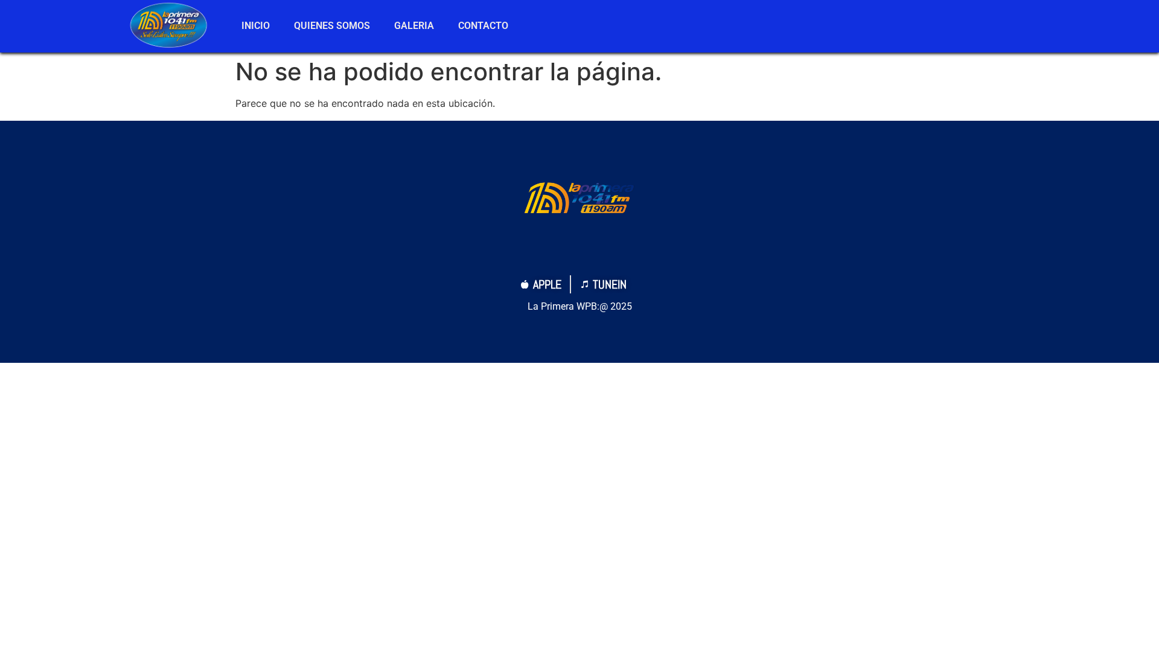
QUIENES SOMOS (332, 25)
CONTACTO (483, 25)
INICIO (255, 25)
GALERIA (414, 25)
